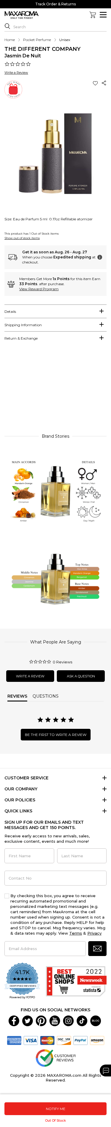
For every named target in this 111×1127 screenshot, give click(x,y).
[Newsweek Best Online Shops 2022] (76, 981)
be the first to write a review (55, 734)
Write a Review (16, 72)
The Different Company (42, 49)
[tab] (55, 311)
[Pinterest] (41, 1020)
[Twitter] (27, 1020)
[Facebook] (14, 1020)
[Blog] (95, 1020)
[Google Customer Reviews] (55, 1057)
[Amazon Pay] (97, 1040)
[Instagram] (68, 1020)
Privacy (94, 933)
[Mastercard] (47, 1040)
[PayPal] (80, 1040)
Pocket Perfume (37, 39)
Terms (75, 933)
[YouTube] (54, 1020)
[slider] (55, 390)
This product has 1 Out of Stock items (31, 234)
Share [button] (104, 83)
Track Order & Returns (55, 4)
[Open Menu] (103, 14)
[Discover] (64, 1040)
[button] (96, 83)
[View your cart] (92, 15)
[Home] (21, 15)
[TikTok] (82, 1020)
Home (9, 39)
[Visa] (31, 1040)
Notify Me (55, 1108)
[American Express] (14, 1040)
